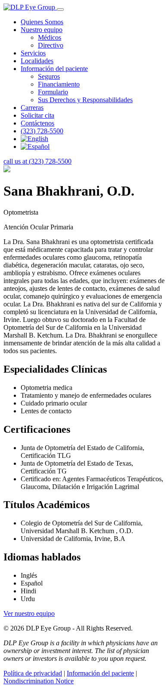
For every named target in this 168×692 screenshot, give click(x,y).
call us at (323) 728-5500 (37, 161)
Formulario (53, 92)
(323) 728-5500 (42, 131)
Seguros (49, 76)
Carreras (32, 107)
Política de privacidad (32, 673)
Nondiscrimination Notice (38, 681)
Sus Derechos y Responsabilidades (85, 99)
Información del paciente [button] (54, 68)
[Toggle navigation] (60, 9)
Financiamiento (59, 84)
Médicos (49, 37)
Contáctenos (37, 123)
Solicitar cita (37, 115)
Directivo (50, 45)
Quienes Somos (42, 22)
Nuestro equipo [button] (41, 29)
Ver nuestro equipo (29, 613)
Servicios (33, 53)
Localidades (37, 60)
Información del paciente (100, 673)
